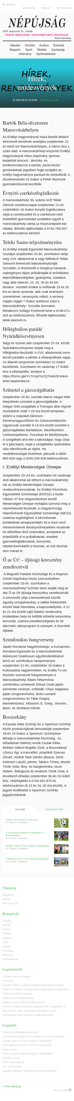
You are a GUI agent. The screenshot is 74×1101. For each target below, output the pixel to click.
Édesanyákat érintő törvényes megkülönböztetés (28, 1015)
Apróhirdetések (46, 53)
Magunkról (29, 8)
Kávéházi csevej (11, 1058)
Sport (28, 49)
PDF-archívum (63, 8)
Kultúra (44, 45)
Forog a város (10, 1049)
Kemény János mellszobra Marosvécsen (24, 1002)
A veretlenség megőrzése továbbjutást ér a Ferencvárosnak (25, 834)
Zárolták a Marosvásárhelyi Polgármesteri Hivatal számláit (33, 985)
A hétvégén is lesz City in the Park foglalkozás (27, 858)
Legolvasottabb (54, 809)
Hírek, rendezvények (13, 1062)
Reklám (46, 8)
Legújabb (20, 809)
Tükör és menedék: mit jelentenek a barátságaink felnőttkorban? (36, 989)
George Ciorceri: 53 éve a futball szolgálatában (27, 845)
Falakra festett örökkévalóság (18, 998)
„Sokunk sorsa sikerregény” (17, 976)
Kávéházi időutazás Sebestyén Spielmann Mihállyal (30, 1070)
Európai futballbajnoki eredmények (22, 819)
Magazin (15, 49)
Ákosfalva (8, 980)
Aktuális (15, 45)
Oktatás (42, 49)
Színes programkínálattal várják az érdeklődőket (28, 1053)
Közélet (30, 45)
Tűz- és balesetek (12, 1066)
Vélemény (24, 53)
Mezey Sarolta (51, 100)
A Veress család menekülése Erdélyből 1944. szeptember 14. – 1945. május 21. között (37, 1006)
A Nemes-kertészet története (18, 993)
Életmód (58, 45)
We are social (61, 1090)
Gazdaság (57, 49)
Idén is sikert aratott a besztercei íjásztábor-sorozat (29, 1010)
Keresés (10, 5)
